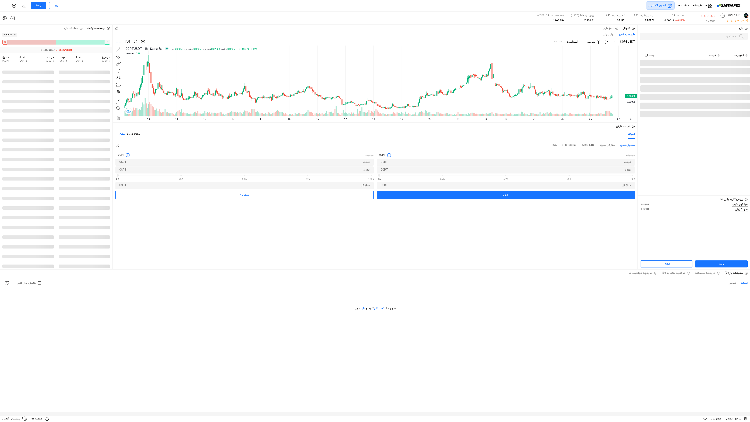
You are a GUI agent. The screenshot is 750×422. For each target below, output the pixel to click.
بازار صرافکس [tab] (627, 34)
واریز (721, 264)
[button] (649, 55)
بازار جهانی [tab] (608, 34)
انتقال (666, 264)
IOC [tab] (555, 145)
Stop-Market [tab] (570, 145)
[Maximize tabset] (116, 28)
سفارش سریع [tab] (607, 145)
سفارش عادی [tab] (627, 145)
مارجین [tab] (732, 283)
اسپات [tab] (631, 134)
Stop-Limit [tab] (589, 145)
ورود (505, 195)
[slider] (379, 175)
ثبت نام (244, 195)
